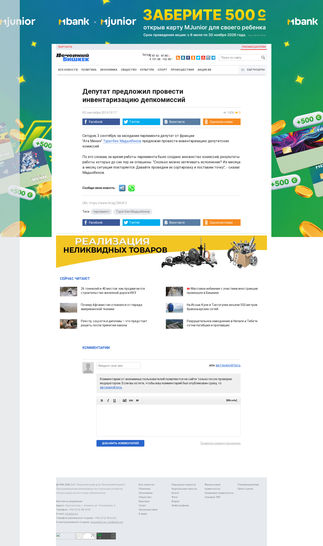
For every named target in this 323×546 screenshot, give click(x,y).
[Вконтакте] (183, 58)
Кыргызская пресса (184, 488)
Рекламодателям (254, 46)
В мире (143, 513)
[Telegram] (213, 58)
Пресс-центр (245, 488)
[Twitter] (198, 58)
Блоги (175, 493)
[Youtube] (203, 58)
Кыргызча (65, 46)
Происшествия (182, 69)
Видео (176, 501)
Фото (175, 497)
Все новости (68, 69)
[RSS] (178, 58)
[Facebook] (188, 58)
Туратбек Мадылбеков (122, 141)
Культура (147, 69)
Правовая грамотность (219, 493)
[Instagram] (208, 58)
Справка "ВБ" (213, 497)
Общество (129, 69)
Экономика (108, 69)
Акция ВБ (204, 69)
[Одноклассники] (193, 58)
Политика (88, 69)
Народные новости (184, 484)
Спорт (162, 69)
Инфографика (180, 505)
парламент (101, 211)
